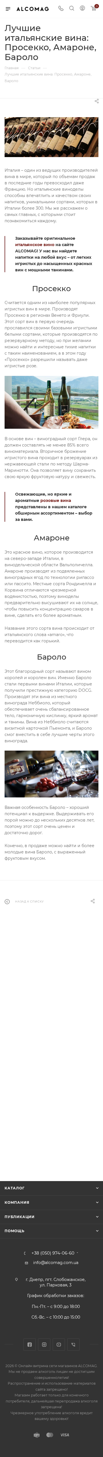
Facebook (29, 1344)
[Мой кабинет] (82, 8)
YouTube (59, 1344)
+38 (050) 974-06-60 (52, 1253)
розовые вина (55, 500)
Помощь (15, 1231)
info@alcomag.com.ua (55, 1262)
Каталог (15, 1188)
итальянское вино (34, 244)
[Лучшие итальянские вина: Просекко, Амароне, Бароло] (51, 137)
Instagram (44, 1344)
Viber (73, 1344)
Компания (17, 1202)
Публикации (20, 1217)
